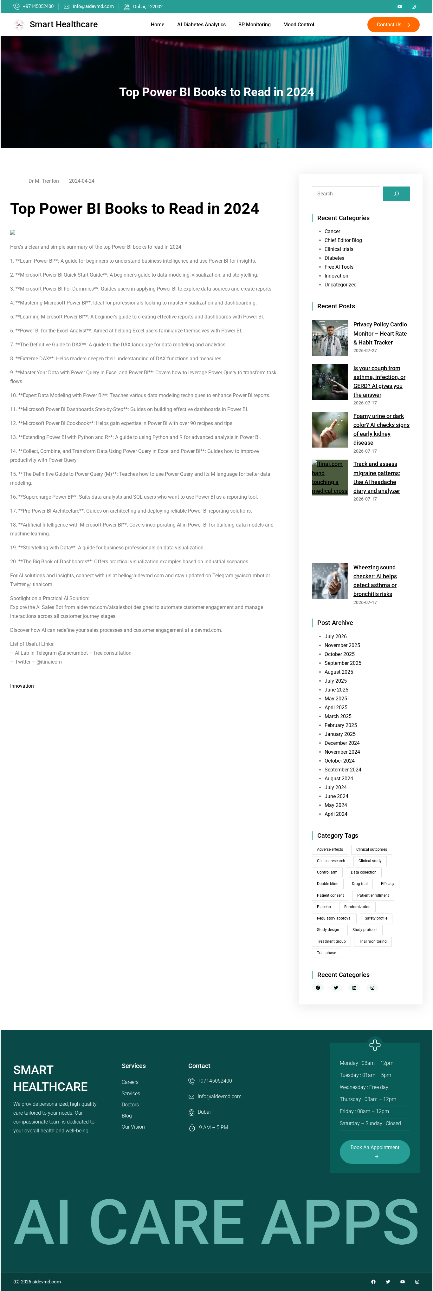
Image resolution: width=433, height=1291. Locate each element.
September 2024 (343, 770)
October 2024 (340, 761)
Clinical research (331, 861)
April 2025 (336, 707)
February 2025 (341, 725)
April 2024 (336, 814)
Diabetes (334, 258)
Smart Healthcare (64, 24)
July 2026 (336, 636)
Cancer (332, 231)
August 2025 (339, 672)
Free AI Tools (339, 267)
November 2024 (342, 752)
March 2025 (338, 716)
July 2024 (336, 787)
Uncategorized (341, 285)
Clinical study (370, 861)
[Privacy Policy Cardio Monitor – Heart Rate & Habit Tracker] (330, 339)
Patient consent (330, 895)
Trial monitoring (373, 941)
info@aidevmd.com (93, 6)
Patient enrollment (373, 895)
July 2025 (336, 681)
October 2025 (340, 654)
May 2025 (336, 699)
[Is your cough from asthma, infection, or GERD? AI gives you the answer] (330, 383)
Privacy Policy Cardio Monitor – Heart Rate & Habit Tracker (380, 333)
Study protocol (365, 929)
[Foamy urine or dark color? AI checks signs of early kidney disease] (330, 431)
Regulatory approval (334, 918)
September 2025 (343, 663)
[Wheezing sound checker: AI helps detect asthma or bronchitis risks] (330, 582)
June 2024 (336, 796)
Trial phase (326, 953)
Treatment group (331, 941)
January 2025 (340, 734)
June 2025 (336, 690)
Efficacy (387, 883)
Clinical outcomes (371, 849)
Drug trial (360, 883)
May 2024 (336, 805)
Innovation (22, 686)
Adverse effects (330, 849)
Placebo (324, 907)
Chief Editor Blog (343, 240)
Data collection (364, 872)
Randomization (357, 907)
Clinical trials (339, 249)
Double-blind (328, 883)
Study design (328, 929)
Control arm (327, 872)
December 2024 (342, 743)
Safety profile (376, 918)
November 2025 (342, 645)
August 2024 (339, 779)
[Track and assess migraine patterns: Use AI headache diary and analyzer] (330, 509)
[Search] (396, 194)
